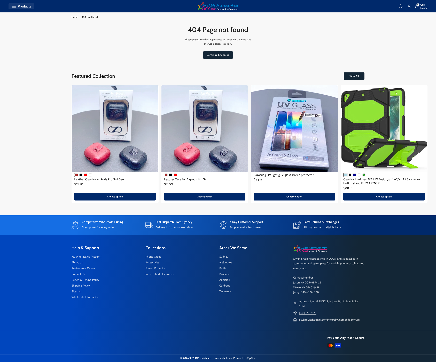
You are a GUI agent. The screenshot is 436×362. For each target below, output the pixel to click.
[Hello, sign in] (409, 6)
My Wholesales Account (86, 256)
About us (77, 262)
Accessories (152, 262)
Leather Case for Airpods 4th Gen (186, 179)
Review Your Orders (83, 268)
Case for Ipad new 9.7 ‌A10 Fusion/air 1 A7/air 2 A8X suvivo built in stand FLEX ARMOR (381, 181)
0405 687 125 (307, 313)
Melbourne (225, 262)
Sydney (223, 256)
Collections (155, 247)
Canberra (224, 285)
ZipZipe (251, 358)
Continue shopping (218, 54)
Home (75, 17)
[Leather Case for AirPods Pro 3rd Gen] (115, 128)
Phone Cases (153, 256)
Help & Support (85, 247)
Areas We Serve (233, 247)
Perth (222, 268)
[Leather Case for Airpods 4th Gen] (204, 128)
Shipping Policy (81, 285)
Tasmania (225, 291)
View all (354, 76)
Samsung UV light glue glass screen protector (284, 175)
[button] (21, 6)
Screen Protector (155, 268)
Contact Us (78, 274)
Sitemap (76, 291)
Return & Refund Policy (85, 279)
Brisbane (224, 274)
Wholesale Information (85, 297)
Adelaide (224, 279)
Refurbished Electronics (159, 274)
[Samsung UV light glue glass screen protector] (294, 128)
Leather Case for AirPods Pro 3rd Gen (99, 179)
